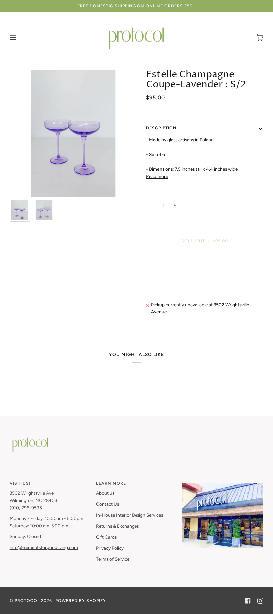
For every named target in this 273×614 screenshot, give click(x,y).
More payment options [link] (169, 281)
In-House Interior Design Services (129, 515)
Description (161, 127)
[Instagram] (260, 601)
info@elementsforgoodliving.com (44, 547)
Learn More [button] (111, 483)
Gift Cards (106, 537)
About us (105, 493)
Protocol (27, 600)
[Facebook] (248, 601)
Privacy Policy (110, 548)
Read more (157, 176)
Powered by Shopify (80, 600)
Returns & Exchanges (117, 526)
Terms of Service (112, 559)
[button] (222, 481)
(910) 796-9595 (26, 507)
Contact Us (107, 504)
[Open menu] (20, 37)
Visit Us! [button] (20, 483)
